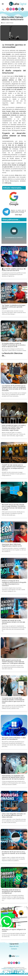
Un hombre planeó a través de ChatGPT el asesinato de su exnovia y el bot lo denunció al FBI (13, 344)
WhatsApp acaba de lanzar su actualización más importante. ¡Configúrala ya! (11, 891)
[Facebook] (10, 9)
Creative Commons (8, 968)
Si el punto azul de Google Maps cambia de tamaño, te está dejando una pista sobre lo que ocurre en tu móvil (13, 700)
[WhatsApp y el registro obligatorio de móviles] (14, 917)
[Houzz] (22, 9)
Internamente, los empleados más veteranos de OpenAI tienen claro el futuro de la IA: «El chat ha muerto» (13, 777)
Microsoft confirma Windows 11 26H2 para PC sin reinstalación (14, 738)
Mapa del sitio (14, 946)
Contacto (14, 949)
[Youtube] (7, 9)
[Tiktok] (16, 9)
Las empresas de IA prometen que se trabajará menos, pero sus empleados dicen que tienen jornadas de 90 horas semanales (14, 388)
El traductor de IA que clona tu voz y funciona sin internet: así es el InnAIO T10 (14, 853)
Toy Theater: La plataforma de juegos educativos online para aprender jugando (13, 306)
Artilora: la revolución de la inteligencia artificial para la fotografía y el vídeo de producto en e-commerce (14, 583)
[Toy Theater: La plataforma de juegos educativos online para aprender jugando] (14, 293)
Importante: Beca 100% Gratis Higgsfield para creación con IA (12, 545)
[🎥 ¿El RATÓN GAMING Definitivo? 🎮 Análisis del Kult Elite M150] (14, 256)
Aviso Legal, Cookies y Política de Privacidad (16, 970)
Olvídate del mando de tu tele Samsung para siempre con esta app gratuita (13, 621)
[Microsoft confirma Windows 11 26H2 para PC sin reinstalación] (14, 725)
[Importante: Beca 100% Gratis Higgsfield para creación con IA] (14, 532)
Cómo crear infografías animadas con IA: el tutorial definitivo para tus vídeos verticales (14, 815)
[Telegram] (19, 9)
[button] (2, 4)
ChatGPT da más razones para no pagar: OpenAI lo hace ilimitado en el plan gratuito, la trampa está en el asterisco (13, 467)
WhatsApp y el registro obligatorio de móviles (14, 930)
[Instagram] (13, 9)
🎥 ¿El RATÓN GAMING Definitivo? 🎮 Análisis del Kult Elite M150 (13, 269)
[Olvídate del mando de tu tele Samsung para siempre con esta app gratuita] (14, 608)
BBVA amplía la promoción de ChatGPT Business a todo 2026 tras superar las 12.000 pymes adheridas (13, 661)
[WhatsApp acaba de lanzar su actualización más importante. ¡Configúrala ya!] (14, 877)
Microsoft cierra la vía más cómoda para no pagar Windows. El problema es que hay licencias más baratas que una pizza (13, 507)
